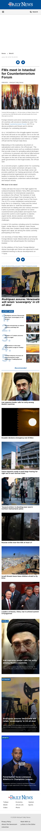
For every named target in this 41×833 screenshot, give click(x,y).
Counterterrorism (15, 124)
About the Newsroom (9, 824)
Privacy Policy (6, 821)
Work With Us (25, 821)
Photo (18, 807)
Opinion (31, 802)
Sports (30, 805)
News (4, 53)
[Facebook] (18, 62)
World (11, 53)
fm (2, 253)
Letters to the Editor (27, 824)
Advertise (5, 827)
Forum (24, 124)
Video (5, 807)
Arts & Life (19, 805)
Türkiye (5, 802)
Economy (19, 802)
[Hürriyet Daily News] (20, 4)
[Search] (31, 12)
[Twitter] (23, 62)
